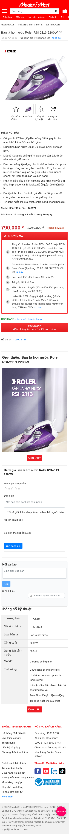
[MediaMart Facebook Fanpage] (37, 771)
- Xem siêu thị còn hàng (28, 319)
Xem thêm (7, 796)
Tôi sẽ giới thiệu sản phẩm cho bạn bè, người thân (35, 512)
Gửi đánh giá (13, 545)
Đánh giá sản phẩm (15, 483)
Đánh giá (9, 495)
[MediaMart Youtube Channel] (46, 771)
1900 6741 (40, 742)
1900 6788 (21, 339)
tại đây (19, 271)
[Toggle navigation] (4, 11)
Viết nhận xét (42, 37)
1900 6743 (55, 742)
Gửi (6, 583)
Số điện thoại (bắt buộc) (17, 532)
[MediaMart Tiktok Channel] (62, 771)
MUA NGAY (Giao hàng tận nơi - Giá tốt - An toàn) (34, 328)
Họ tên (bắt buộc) (14, 519)
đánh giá (28, 37)
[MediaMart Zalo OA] (54, 771)
